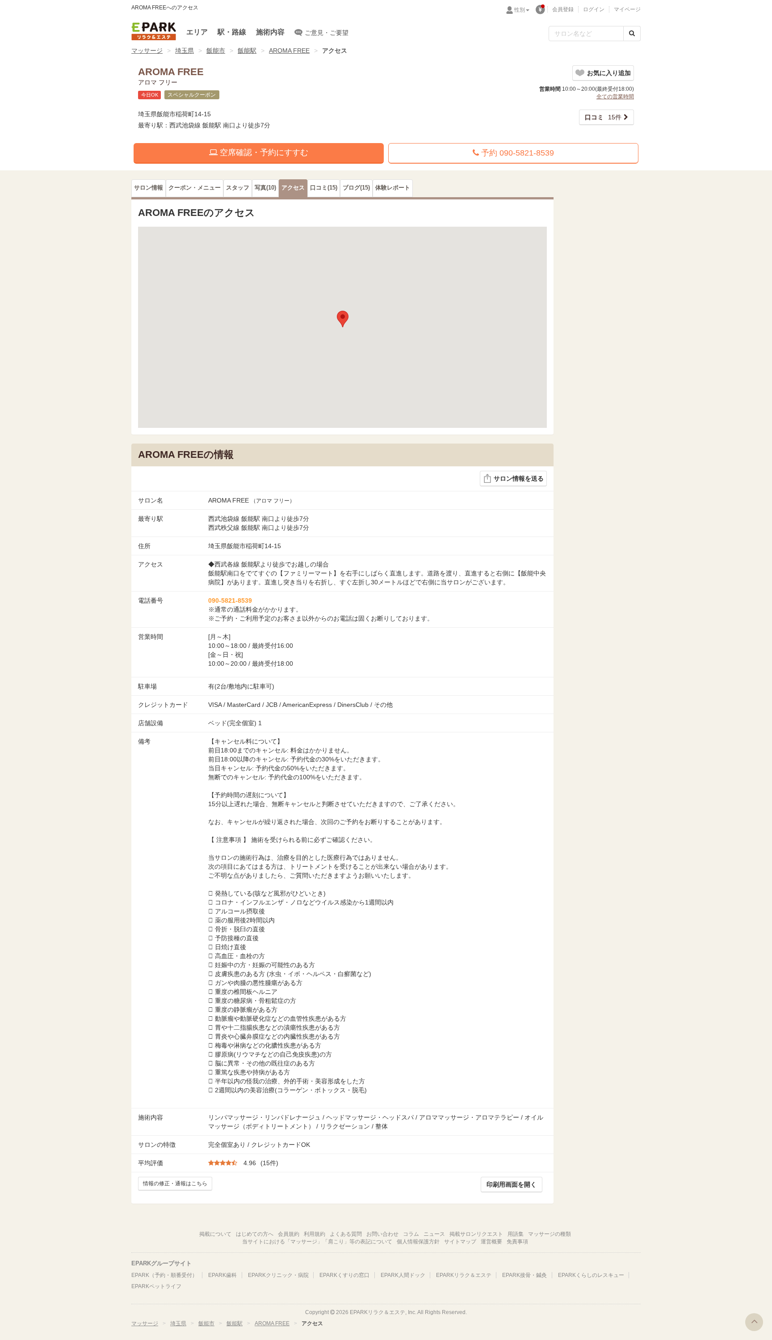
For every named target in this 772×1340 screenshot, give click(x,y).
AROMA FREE (289, 50)
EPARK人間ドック (403, 1275)
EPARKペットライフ (156, 1286)
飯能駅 (247, 50)
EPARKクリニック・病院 (278, 1275)
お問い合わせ (382, 1234)
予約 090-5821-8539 (516, 152)
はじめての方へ (254, 1234)
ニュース (434, 1234)
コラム (411, 1234)
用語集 (516, 1234)
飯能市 (215, 50)
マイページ (627, 9)
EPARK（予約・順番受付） (164, 1275)
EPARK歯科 (222, 1275)
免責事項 (517, 1242)
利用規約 (314, 1234)
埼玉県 (184, 50)
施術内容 (270, 32)
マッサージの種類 (549, 1234)
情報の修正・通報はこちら (175, 1183)
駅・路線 (232, 32)
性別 (519, 10)
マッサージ (147, 50)
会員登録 (563, 9)
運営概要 (491, 1242)
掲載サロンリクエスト (476, 1234)
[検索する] (632, 33)
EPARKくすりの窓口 (344, 1275)
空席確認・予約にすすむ (263, 152)
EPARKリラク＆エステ (153, 31)
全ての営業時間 (615, 96)
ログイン (593, 9)
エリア (197, 32)
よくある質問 (346, 1234)
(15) (323, 188)
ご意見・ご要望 (326, 32)
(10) (265, 188)
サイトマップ (460, 1242)
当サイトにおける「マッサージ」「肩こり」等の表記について (317, 1242)
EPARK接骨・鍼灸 (524, 1275)
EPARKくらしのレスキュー (591, 1275)
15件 (603, 117)
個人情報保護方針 (418, 1242)
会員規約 (288, 1234)
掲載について (215, 1234)
